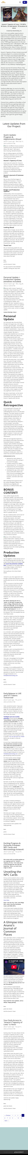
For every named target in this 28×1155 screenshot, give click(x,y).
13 (18, 1118)
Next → (6, 1120)
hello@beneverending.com (11, 675)
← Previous (7, 1115)
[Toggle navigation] (20, 2)
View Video (6, 900)
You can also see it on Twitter (16, 736)
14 (21, 1118)
